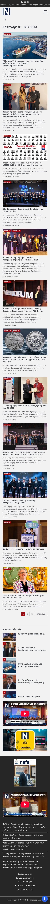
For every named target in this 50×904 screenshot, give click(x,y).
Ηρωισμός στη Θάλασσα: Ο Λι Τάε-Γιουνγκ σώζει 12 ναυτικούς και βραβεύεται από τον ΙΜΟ (24, 359)
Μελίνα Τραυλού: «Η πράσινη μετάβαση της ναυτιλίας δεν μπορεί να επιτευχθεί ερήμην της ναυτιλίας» (24, 827)
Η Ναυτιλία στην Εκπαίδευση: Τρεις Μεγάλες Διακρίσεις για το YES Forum (23, 310)
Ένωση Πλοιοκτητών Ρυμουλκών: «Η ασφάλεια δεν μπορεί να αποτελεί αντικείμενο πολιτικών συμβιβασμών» (22, 865)
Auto (48, 4)
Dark (41, 5)
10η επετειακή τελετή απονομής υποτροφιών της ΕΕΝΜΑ (19, 502)
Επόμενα (41, 614)
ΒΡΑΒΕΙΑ (7, 34)
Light (35, 5)
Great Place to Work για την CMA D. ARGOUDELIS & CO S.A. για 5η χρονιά (22, 164)
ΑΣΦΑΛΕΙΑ (7, 330)
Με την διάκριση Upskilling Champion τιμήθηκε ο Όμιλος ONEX (20, 259)
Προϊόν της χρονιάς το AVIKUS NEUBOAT (23, 549)
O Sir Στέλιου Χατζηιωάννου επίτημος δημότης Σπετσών (31, 641)
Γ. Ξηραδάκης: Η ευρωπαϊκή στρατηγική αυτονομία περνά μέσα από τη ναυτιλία (31, 675)
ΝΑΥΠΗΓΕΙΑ (16, 230)
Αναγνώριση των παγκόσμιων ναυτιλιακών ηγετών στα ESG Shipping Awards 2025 (24, 453)
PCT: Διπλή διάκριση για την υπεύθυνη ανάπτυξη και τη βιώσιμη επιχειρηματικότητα (23, 63)
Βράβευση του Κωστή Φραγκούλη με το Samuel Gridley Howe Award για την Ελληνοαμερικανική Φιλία (22, 114)
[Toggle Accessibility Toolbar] (44, 898)
